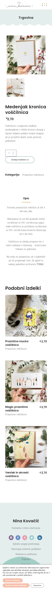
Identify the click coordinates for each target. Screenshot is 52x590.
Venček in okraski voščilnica (17, 474)
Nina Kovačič (26, 521)
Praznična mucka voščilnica (16, 343)
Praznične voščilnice (33, 175)
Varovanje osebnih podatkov (26, 549)
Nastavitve (37, 585)
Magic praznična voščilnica (16, 408)
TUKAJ (40, 264)
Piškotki (26, 559)
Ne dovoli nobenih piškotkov (16, 585)
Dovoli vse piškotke (12, 580)
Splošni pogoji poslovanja (26, 544)
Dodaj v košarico (18, 159)
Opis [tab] (26, 198)
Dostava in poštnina (26, 554)
